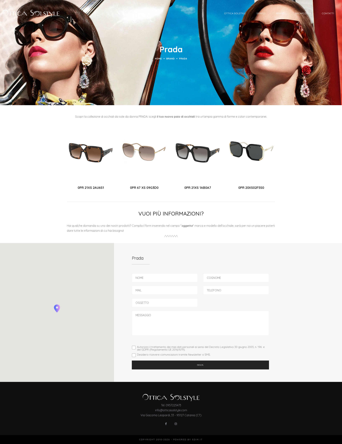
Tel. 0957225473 (171, 405)
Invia (200, 365)
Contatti (328, 13)
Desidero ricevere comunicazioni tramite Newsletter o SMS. (174, 354)
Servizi (260, 13)
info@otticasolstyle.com (171, 410)
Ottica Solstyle (235, 13)
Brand (280, 13)
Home (158, 58)
